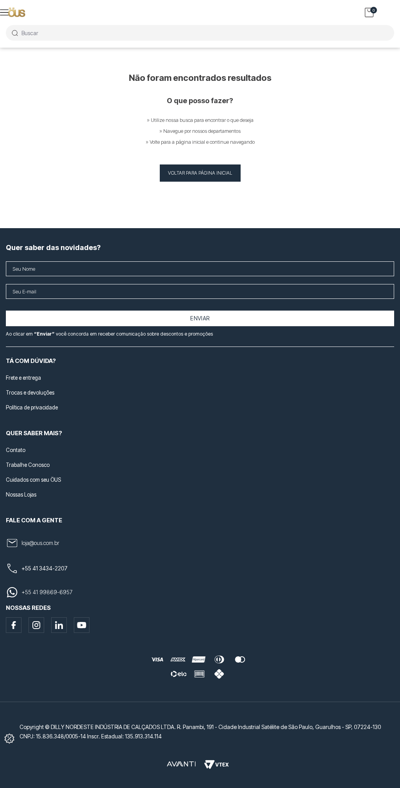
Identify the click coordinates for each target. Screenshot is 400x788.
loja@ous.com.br (40, 543)
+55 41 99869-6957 (46, 592)
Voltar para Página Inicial (200, 173)
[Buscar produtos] (14, 33)
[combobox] (200, 33)
